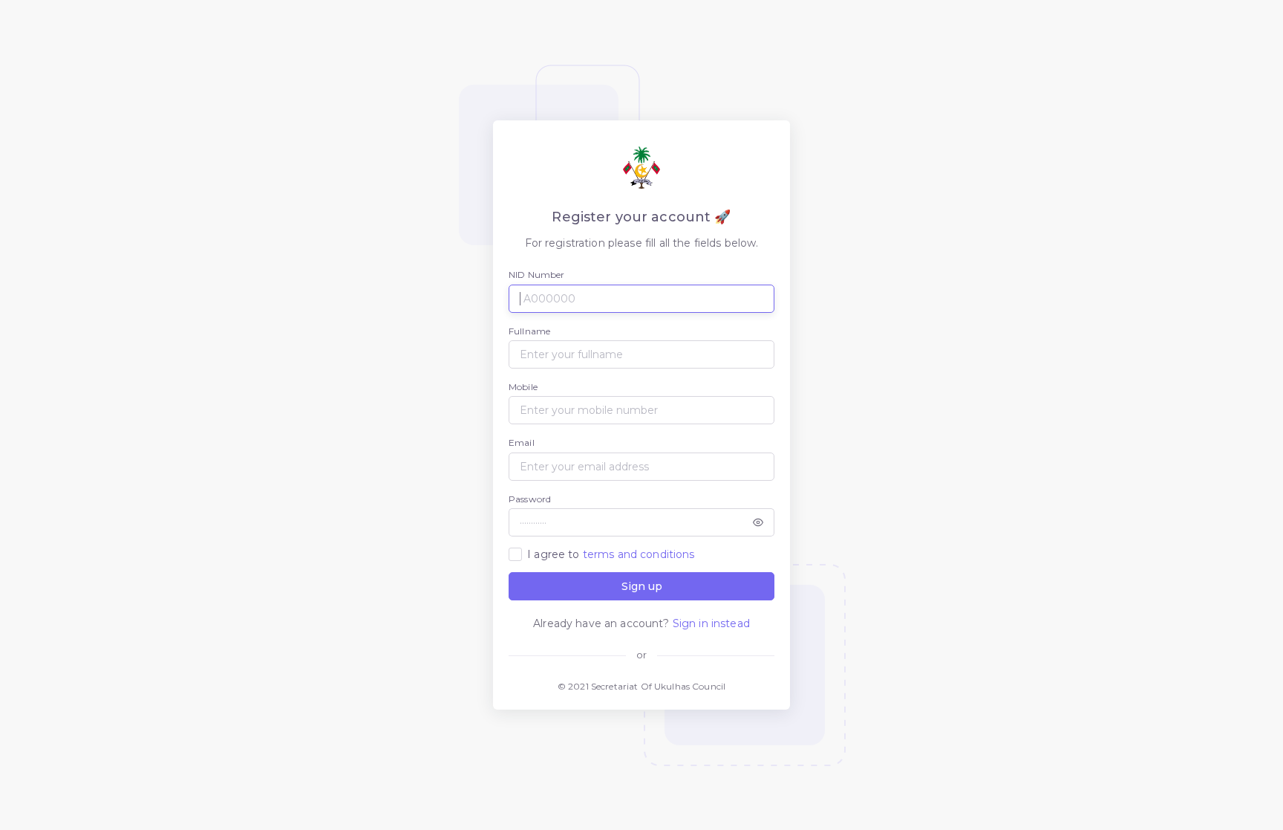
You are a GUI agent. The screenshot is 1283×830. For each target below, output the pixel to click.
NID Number (536, 274)
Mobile (523, 386)
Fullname (529, 331)
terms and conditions (639, 554)
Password (530, 499)
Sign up (641, 586)
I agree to (610, 554)
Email (522, 442)
